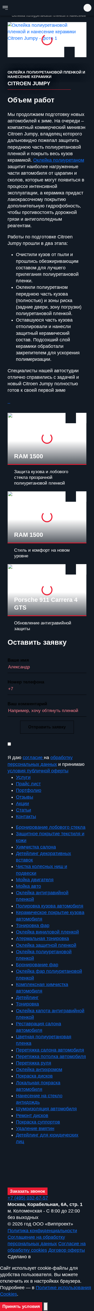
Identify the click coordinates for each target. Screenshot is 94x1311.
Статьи (23, 810)
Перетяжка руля (33, 1063)
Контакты (26, 816)
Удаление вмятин (35, 1128)
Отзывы (24, 797)
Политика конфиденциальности (42, 1230)
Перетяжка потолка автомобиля (51, 1056)
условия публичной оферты (38, 770)
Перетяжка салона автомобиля (50, 1050)
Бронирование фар (37, 964)
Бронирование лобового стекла (50, 827)
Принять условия (21, 1306)
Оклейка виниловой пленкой (47, 932)
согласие (33, 757)
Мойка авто (28, 886)
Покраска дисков (34, 1076)
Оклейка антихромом (39, 1069)
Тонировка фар (32, 925)
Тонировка (27, 1004)
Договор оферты (66, 1250)
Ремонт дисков (32, 1115)
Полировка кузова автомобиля (49, 906)
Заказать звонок (27, 1191)
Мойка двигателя (35, 879)
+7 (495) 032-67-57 (48, 28)
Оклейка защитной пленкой (46, 945)
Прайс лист (28, 783)
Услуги (23, 777)
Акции (22, 803)
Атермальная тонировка (42, 938)
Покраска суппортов (38, 1122)
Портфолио (28, 790)
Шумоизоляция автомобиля (46, 1108)
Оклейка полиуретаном (58, 160)
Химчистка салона (36, 847)
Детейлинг (27, 997)
